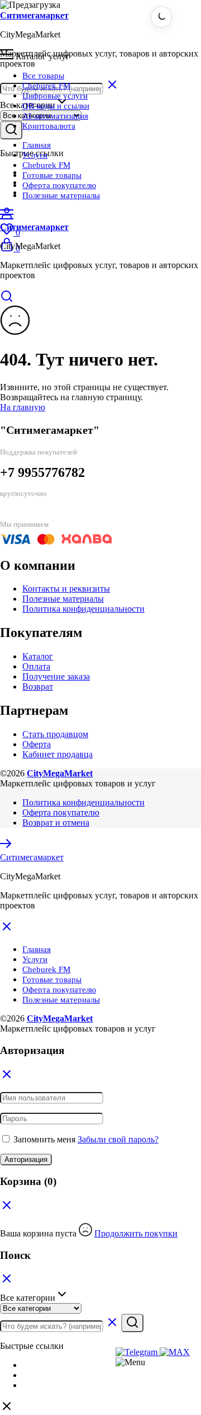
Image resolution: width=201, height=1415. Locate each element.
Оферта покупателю (59, 185)
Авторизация (25, 1159)
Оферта (36, 744)
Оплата (36, 666)
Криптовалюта (48, 125)
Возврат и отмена (55, 822)
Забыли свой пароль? (118, 1139)
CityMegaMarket (60, 773)
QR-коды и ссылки (55, 105)
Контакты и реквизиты (66, 588)
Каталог (37, 656)
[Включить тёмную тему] (161, 16)
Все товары (43, 75)
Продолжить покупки (136, 1233)
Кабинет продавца (57, 754)
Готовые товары (52, 175)
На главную (22, 407)
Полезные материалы (61, 195)
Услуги (34, 155)
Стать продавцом (55, 734)
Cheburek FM (46, 85)
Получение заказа (56, 676)
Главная (36, 144)
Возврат (37, 686)
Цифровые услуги (55, 95)
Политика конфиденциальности (83, 608)
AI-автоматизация (55, 115)
